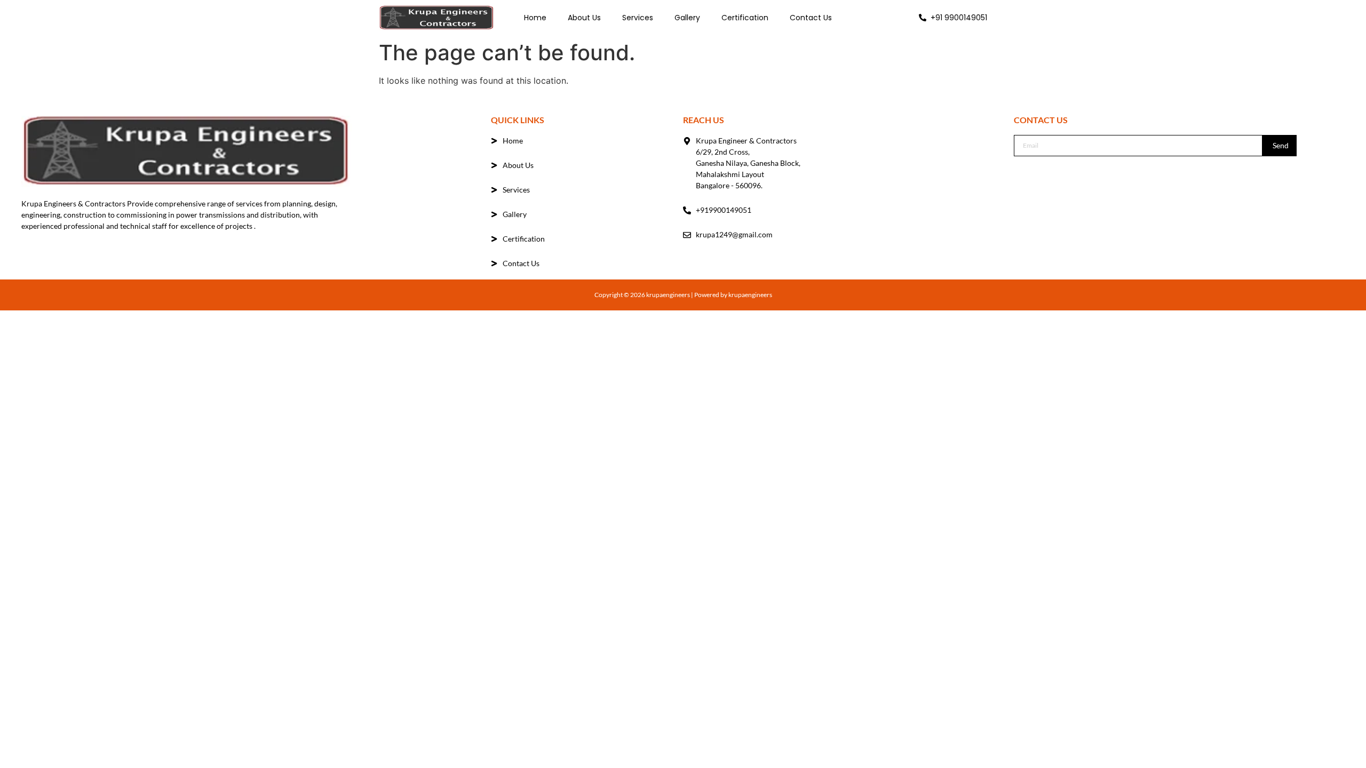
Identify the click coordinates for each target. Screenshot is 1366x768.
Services (637, 17)
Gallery (687, 17)
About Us (584, 17)
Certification (744, 17)
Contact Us (811, 17)
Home (535, 17)
